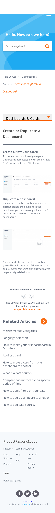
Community (22, 448)
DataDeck (25, 504)
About (31, 448)
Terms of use (32, 456)
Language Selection (15, 338)
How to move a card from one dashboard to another (22, 364)
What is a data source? (17, 373)
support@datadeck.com (27, 309)
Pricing (7, 464)
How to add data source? (19, 404)
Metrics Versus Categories (20, 331)
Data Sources (7, 456)
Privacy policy (31, 465)
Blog (18, 460)
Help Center (9, 76)
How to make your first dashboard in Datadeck (27, 346)
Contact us (27, 501)
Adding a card (12, 355)
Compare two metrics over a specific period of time (26, 381)
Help (18, 454)
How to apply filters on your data (24, 390)
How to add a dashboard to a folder (26, 397)
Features (8, 448)
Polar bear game (12, 480)
